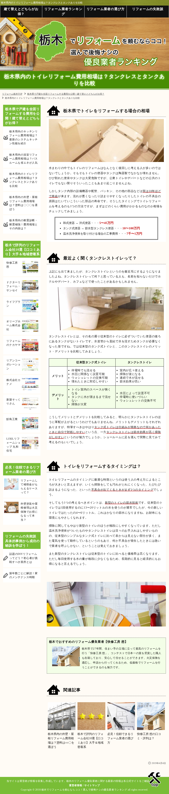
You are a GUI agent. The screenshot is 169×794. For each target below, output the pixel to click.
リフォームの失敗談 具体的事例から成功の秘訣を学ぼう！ (22, 540)
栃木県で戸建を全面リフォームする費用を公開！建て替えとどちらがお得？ (22, 116)
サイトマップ (92, 785)
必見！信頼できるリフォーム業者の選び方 (22, 470)
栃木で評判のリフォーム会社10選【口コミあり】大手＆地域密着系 (22, 249)
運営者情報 (75, 785)
